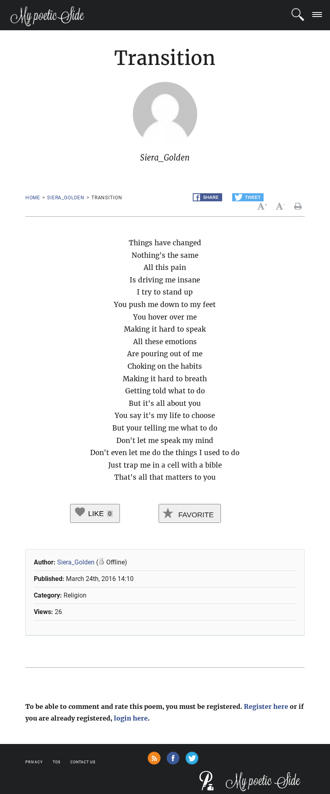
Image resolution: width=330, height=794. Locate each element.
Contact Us (82, 762)
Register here (266, 706)
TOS (56, 762)
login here (131, 718)
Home (32, 198)
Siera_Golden (66, 198)
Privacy (34, 762)
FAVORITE (195, 515)
